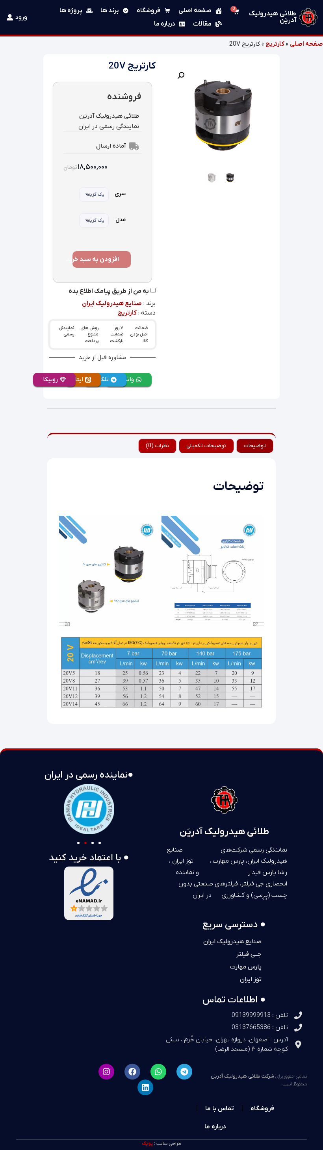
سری (120, 194)
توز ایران (251, 979)
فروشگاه (262, 1108)
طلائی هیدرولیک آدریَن (272, 17)
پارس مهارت (246, 967)
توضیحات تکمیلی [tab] (206, 446)
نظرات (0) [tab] (157, 446)
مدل (120, 220)
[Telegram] (184, 1072)
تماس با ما (219, 1108)
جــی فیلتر (249, 954)
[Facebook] (132, 1072)
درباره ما (215, 1126)
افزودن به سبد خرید (95, 259)
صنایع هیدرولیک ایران (112, 303)
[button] (181, 76)
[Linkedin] (145, 1087)
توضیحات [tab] (255, 446)
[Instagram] (106, 1072)
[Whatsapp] (158, 1072)
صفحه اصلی (306, 44)
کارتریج (274, 44)
